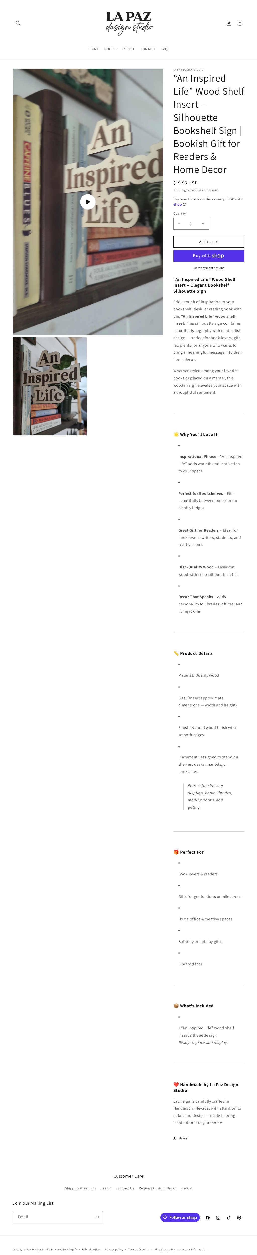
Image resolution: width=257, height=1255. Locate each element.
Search (106, 1188)
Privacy (186, 1188)
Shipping (179, 190)
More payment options (209, 268)
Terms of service (138, 1249)
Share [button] (183, 1138)
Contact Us (125, 1188)
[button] (18, 23)
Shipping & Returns (80, 1188)
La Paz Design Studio (37, 1249)
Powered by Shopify (64, 1249)
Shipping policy (164, 1249)
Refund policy (91, 1249)
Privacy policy (114, 1249)
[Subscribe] (97, 1217)
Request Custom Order (157, 1188)
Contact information (193, 1249)
